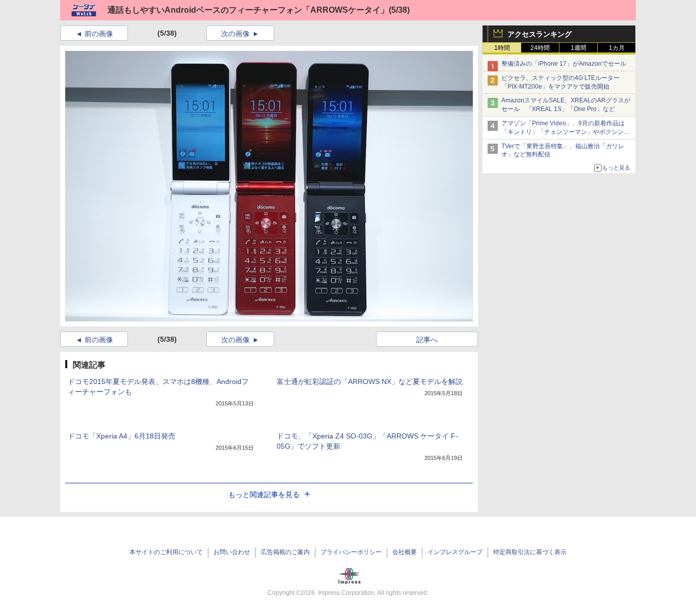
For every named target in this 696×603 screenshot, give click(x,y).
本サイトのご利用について (166, 552)
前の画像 (99, 34)
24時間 (540, 47)
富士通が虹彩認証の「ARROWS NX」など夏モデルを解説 (370, 381)
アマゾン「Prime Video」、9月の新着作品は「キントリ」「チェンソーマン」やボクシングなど (565, 132)
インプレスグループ (455, 552)
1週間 (578, 47)
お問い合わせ (231, 552)
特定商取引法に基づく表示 (530, 552)
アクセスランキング (539, 34)
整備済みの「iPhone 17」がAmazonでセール (563, 63)
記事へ (427, 340)
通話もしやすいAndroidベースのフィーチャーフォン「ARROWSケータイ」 (248, 10)
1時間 (502, 47)
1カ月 (617, 47)
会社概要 (404, 552)
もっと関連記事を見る (264, 494)
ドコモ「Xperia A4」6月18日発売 (121, 436)
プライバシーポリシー (351, 552)
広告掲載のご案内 (285, 552)
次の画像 (235, 34)
